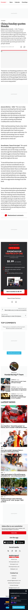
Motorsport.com (14, 564)
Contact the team (14, 585)
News (11, 2)
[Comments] (25, 46)
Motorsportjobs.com (14, 561)
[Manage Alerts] (15, 301)
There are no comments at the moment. (14, 327)
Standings (24, 2)
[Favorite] (21, 46)
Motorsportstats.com (14, 566)
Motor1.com (14, 559)
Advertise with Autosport (14, 582)
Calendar (17, 2)
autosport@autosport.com (14, 580)
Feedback (14, 575)
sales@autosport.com (14, 587)
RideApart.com (14, 569)
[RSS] (19, 550)
